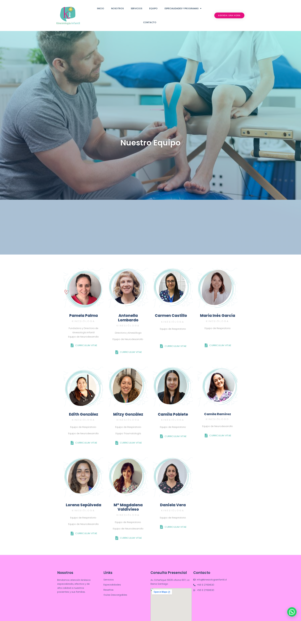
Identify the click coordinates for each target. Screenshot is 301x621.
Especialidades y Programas (181, 8)
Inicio (100, 8)
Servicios (136, 8)
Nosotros (117, 8)
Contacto (149, 22)
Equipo (153, 8)
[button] (229, 15)
